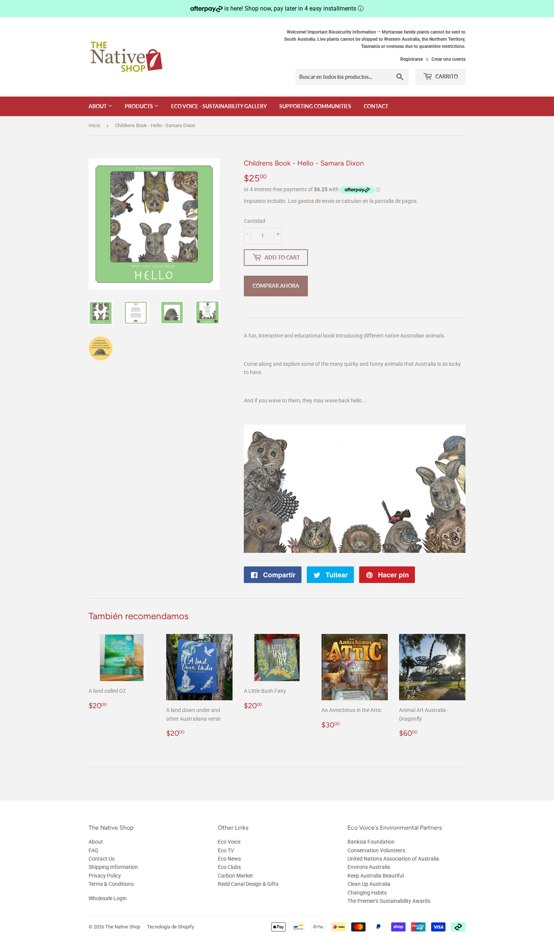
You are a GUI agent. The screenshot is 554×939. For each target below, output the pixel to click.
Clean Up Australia (368, 884)
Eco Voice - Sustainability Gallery (219, 106)
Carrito (446, 76)
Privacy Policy (105, 876)
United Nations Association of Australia (393, 859)
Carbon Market (235, 876)
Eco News (229, 859)
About (98, 106)
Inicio (94, 125)
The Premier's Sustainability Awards (388, 901)
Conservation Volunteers (376, 850)
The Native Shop (122, 927)
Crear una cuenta (448, 59)
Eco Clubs (229, 867)
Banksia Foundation (371, 842)
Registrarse (411, 59)
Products (139, 106)
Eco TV (226, 850)
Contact (376, 106)
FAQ (93, 850)
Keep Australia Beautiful (375, 876)
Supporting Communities (315, 106)
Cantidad (254, 221)
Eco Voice (229, 842)
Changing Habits (367, 893)
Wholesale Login (108, 898)
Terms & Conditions (111, 884)
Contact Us (102, 859)
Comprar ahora (276, 285)
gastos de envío (316, 201)
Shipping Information (113, 867)
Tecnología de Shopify (170, 927)
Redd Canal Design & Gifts (248, 884)
